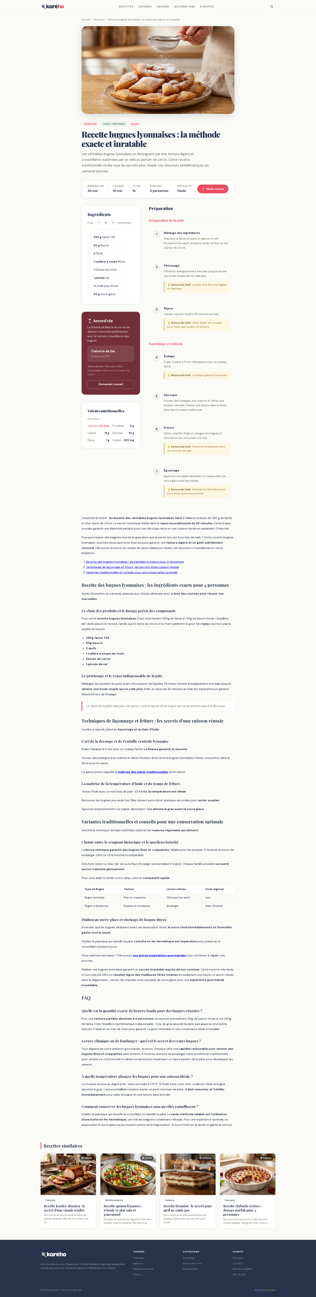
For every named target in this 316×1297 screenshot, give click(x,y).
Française (90, 123)
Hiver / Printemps (114, 123)
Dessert (135, 123)
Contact (237, 1263)
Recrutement (190, 1269)
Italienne (138, 1263)
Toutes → (138, 1274)
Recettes (126, 6)
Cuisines (145, 6)
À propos (207, 6)
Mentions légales (242, 1269)
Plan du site (239, 1274)
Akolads (271, 1290)
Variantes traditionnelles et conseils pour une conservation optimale (132, 572)
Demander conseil (111, 384)
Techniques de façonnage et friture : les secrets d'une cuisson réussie (132, 567)
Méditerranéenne (143, 1269)
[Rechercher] (271, 6)
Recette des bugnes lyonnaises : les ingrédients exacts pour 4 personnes (135, 562)
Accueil (86, 19)
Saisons (163, 6)
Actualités (189, 1258)
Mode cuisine (215, 189)
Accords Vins (184, 6)
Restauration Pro (192, 1263)
